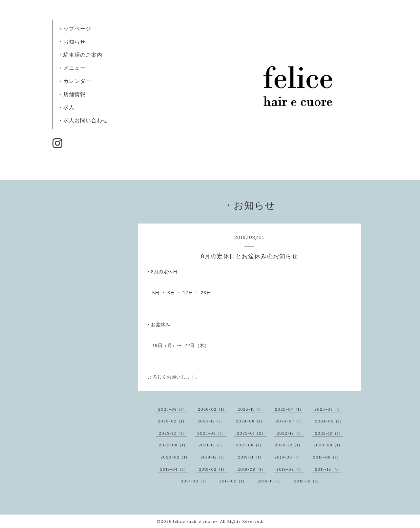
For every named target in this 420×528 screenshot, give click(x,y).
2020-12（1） (289, 444)
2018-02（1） (290, 469)
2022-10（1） (329, 433)
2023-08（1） (211, 433)
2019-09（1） (288, 457)
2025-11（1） (251, 409)
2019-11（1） (250, 457)
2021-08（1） (250, 444)
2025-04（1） (328, 409)
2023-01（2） (251, 433)
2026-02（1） (212, 409)
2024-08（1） (250, 421)
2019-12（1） (213, 457)
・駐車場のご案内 (80, 54)
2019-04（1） (174, 469)
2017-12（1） (328, 469)
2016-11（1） (270, 481)
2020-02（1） (175, 457)
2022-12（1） (290, 433)
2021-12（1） (212, 444)
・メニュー (72, 68)
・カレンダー (74, 81)
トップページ (74, 28)
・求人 (66, 107)
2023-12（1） (172, 433)
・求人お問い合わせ (83, 120)
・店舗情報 (72, 94)
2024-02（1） (329, 421)
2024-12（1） (211, 421)
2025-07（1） (289, 409)
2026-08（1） (172, 409)
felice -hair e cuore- (195, 521)
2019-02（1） (213, 469)
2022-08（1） (173, 444)
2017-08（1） (194, 481)
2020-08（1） (328, 444)
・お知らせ (72, 41)
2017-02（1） (233, 481)
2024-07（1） (290, 421)
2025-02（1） (172, 421)
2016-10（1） (307, 481)
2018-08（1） (251, 469)
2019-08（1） (327, 457)
